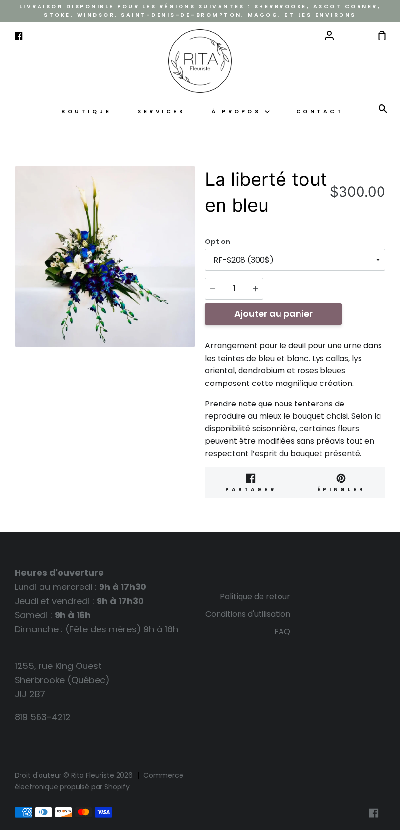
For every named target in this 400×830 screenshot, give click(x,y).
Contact (320, 111)
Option (217, 241)
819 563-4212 (43, 717)
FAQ (282, 631)
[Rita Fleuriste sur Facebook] (374, 813)
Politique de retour (255, 596)
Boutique (86, 111)
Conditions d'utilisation (247, 614)
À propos (238, 111)
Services (161, 111)
